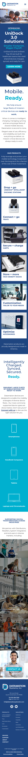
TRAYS (6, 219)
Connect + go (11, 216)
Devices (5, 735)
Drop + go (10, 187)
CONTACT (5, 742)
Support (5, 737)
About (4, 740)
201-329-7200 (15, 697)
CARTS (6, 248)
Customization (12, 303)
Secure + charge (13, 245)
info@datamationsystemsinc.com (14, 702)
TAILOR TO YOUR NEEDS (13, 305)
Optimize (9, 331)
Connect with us (8, 410)
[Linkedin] (11, 706)
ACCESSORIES (9, 334)
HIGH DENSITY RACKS (12, 277)
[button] (25, 4)
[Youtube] (16, 706)
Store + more (11, 274)
